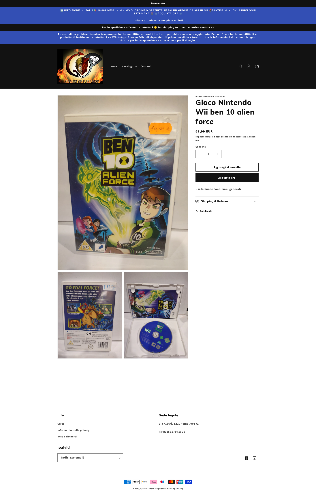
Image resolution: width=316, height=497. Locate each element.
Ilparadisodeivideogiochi (152, 488)
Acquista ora (227, 177)
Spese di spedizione (224, 136)
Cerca (61, 423)
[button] (129, 66)
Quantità (200, 146)
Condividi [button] (206, 211)
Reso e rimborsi (67, 436)
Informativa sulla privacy (73, 430)
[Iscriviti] (119, 457)
